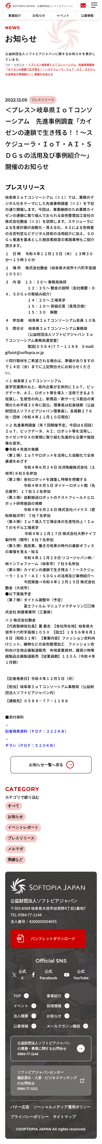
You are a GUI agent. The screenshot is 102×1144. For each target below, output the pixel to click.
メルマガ (15, 849)
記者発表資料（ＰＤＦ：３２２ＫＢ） (36, 731)
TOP (7, 65)
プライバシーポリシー (29, 1117)
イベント (63, 15)
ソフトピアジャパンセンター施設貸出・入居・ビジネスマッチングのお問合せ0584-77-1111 (47, 1080)
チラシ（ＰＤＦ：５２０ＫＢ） (31, 745)
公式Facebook (48, 974)
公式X (22, 974)
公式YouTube (81, 974)
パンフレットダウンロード (53, 938)
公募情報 (87, 15)
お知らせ (38, 15)
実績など (15, 859)
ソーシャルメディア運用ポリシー (62, 1107)
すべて (13, 806)
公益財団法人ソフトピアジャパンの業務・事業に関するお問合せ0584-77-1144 (44, 1048)
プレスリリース (21, 838)
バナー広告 (19, 1107)
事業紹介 (14, 15)
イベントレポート (23, 827)
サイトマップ (64, 1117)
